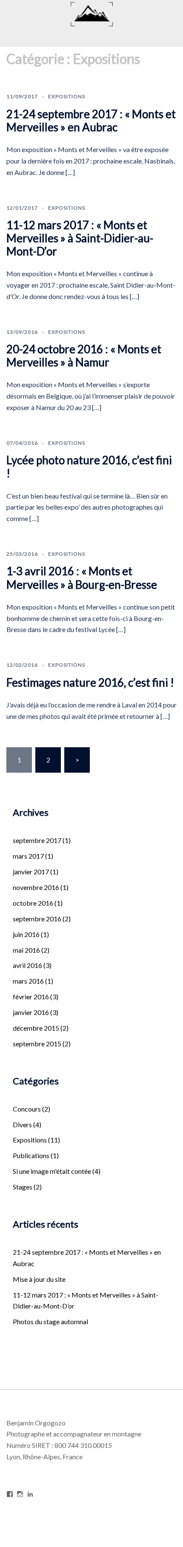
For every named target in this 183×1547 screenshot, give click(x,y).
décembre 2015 (36, 1028)
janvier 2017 (31, 872)
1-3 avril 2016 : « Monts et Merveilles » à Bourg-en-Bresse (81, 577)
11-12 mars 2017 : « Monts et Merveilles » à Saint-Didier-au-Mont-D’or (79, 238)
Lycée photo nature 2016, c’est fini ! (89, 466)
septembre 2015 (37, 1044)
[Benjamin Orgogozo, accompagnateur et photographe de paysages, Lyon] (92, 13)
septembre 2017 (37, 840)
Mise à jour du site (39, 1279)
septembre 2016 (37, 919)
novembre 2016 (36, 887)
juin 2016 (26, 934)
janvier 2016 (31, 1012)
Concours (27, 1109)
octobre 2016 (33, 903)
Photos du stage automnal (50, 1321)
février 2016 (31, 997)
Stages (22, 1187)
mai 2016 (26, 950)
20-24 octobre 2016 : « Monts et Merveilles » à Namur (83, 355)
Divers (22, 1124)
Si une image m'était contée (52, 1171)
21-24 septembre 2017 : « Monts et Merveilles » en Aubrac (91, 120)
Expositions (66, 96)
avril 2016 (27, 965)
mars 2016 (28, 981)
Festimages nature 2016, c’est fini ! (90, 682)
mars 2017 (28, 856)
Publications (31, 1155)
